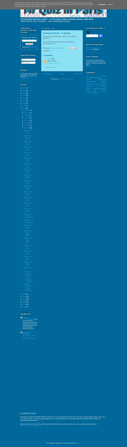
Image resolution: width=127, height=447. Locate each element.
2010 (24, 302)
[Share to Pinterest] (77, 48)
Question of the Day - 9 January (28, 246)
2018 (24, 98)
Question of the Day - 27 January (28, 154)
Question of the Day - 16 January (28, 193)
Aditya (49, 58)
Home (62, 74)
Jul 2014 (26, 115)
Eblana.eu (89, 66)
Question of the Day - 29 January (28, 143)
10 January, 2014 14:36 (54, 63)
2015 (24, 105)
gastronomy (102, 79)
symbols (103, 90)
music (103, 84)
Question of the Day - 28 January (28, 148)
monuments (96, 84)
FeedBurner (33, 47)
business (103, 76)
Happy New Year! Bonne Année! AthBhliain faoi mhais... (28, 287)
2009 (24, 304)
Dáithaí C (25, 317)
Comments (26, 62)
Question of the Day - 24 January (28, 159)
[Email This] (70, 48)
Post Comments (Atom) (66, 79)
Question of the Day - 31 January (28, 131)
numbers (103, 86)
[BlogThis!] (71, 48)
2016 (24, 103)
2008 (24, 307)
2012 (24, 296)
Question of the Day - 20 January (28, 182)
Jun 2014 (27, 118)
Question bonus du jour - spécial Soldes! (28, 233)
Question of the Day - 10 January (28, 226)
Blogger (78, 443)
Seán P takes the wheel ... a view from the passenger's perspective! (30, 337)
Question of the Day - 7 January (28, 258)
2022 (24, 88)
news (97, 86)
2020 (24, 93)
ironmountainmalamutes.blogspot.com (31, 426)
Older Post (77, 74)
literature (89, 84)
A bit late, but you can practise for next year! (28, 274)
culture (88, 79)
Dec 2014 (27, 110)
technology (89, 92)
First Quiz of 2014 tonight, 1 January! (28, 280)
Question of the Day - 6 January (28, 263)
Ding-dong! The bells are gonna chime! (28, 215)
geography (91, 82)
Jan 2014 (27, 128)
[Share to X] (73, 48)
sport (51, 50)
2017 (24, 100)
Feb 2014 (27, 125)
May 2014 (27, 120)
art (87, 76)
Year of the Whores (28, 319)
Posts (25, 60)
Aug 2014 (27, 112)
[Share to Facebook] (75, 48)
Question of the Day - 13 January (28, 210)
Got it (110, 4)
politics (88, 89)
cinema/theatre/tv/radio (94, 78)
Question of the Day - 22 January (28, 170)
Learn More (102, 4)
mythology (89, 86)
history (103, 82)
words (95, 92)
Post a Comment (50, 67)
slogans (88, 90)
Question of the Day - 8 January (28, 252)
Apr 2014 (27, 123)
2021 (24, 90)
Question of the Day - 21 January (28, 176)
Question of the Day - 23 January (28, 165)
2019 (24, 95)
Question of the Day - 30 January (28, 137)
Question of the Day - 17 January (28, 187)
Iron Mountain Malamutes (27, 333)
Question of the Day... (28, 268)
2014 (24, 108)
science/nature (99, 88)
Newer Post (47, 74)
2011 (24, 299)
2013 (24, 294)
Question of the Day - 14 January (28, 204)
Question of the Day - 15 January (28, 198)
